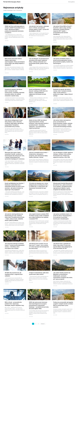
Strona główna (71, 1)
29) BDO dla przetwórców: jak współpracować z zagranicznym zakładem (14, 274)
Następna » (43, 323)
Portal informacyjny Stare (11, 2)
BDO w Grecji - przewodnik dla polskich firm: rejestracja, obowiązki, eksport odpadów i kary (14, 304)
